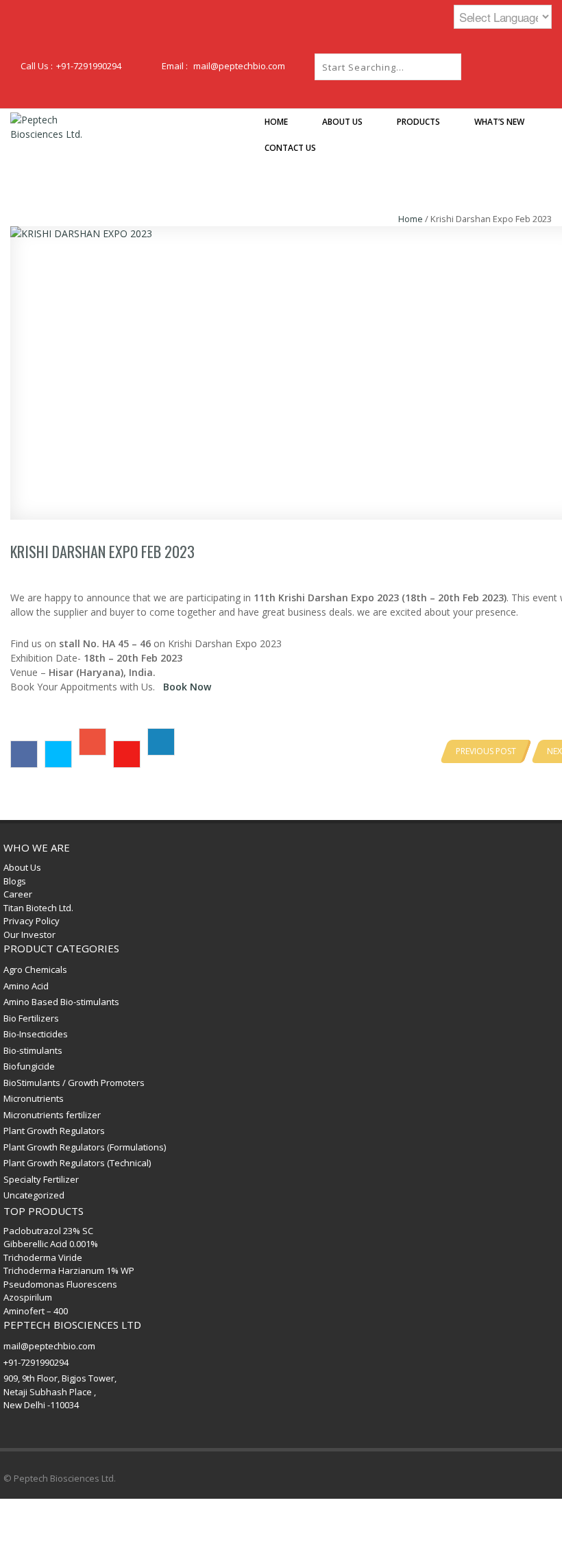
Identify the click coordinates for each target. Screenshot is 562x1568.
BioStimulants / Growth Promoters (74, 1082)
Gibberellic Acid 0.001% (50, 1244)
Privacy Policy (31, 921)
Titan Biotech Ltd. (38, 908)
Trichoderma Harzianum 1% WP (68, 1270)
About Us (22, 867)
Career (17, 894)
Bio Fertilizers (31, 1018)
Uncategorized (33, 1195)
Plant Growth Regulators (54, 1130)
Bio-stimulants (32, 1050)
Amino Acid (26, 986)
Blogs (14, 881)
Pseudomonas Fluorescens (60, 1284)
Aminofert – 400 (35, 1311)
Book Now (187, 686)
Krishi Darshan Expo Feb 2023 (102, 551)
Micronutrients (33, 1098)
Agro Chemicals (35, 969)
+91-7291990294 (88, 66)
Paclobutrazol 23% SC (48, 1231)
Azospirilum (27, 1297)
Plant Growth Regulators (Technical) (77, 1163)
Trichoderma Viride (42, 1257)
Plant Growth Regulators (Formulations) (84, 1147)
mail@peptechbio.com (239, 66)
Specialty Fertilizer (41, 1179)
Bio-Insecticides (35, 1034)
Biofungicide (29, 1066)
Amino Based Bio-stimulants (61, 1002)
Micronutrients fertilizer (52, 1115)
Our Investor (29, 934)
